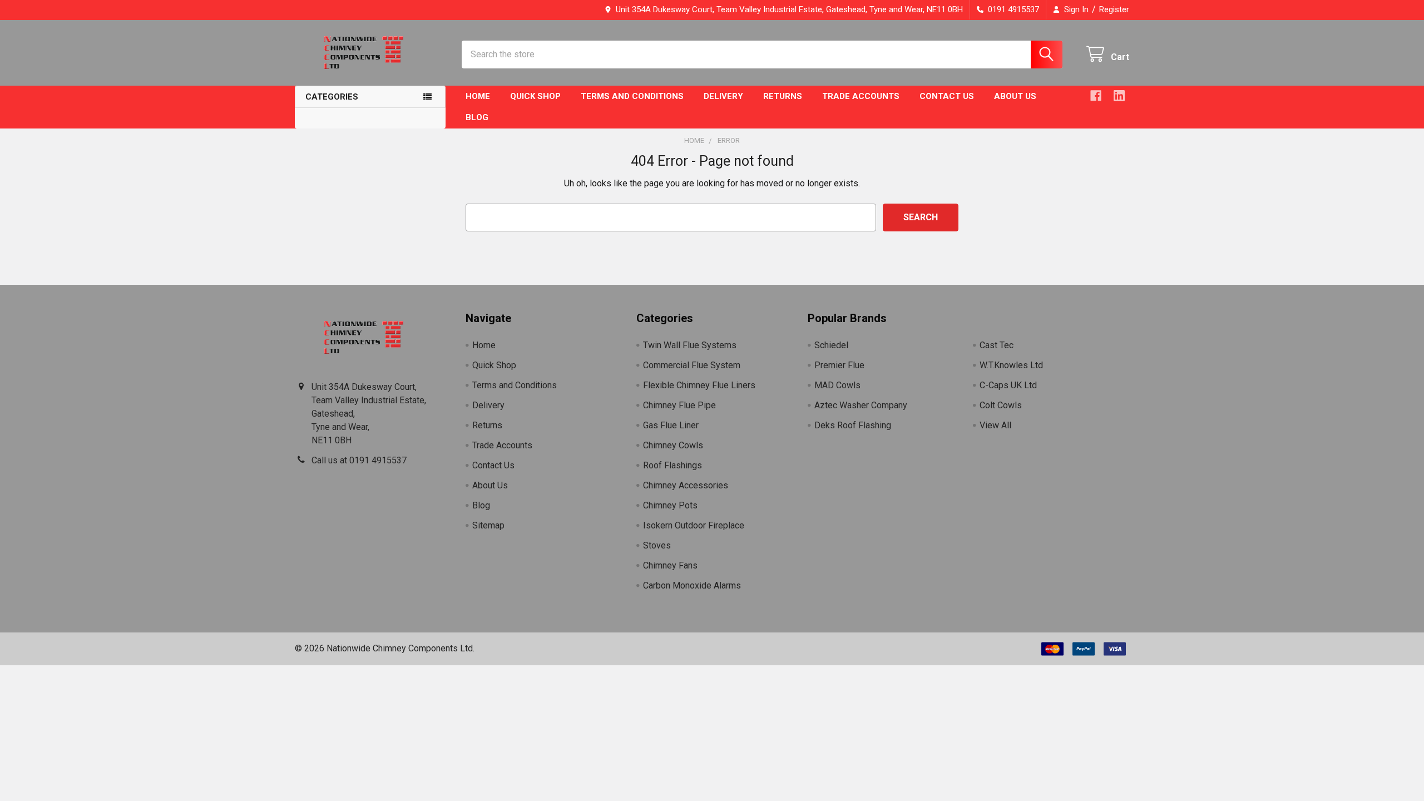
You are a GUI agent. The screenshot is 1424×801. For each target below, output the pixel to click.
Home (478, 96)
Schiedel (831, 345)
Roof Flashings (672, 465)
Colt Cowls (1001, 405)
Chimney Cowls (673, 445)
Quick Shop (535, 96)
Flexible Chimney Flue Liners (699, 385)
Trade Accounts (860, 96)
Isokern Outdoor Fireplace (693, 525)
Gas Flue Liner (671, 425)
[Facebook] (1096, 96)
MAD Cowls (837, 385)
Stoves (657, 545)
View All (995, 425)
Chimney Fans (670, 565)
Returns (782, 96)
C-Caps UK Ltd (1008, 385)
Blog (477, 117)
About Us (1015, 96)
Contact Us (946, 96)
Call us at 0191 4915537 (359, 460)
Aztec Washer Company (860, 405)
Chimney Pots (670, 505)
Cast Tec (996, 345)
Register (1114, 9)
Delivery (723, 96)
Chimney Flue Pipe (679, 405)
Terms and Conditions (632, 96)
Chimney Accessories (685, 485)
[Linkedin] (1119, 96)
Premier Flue (839, 365)
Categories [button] (331, 97)
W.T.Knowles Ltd (1011, 365)
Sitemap (488, 525)
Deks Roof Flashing (852, 425)
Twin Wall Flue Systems (689, 345)
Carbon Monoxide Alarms (692, 585)
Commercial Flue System (691, 365)
